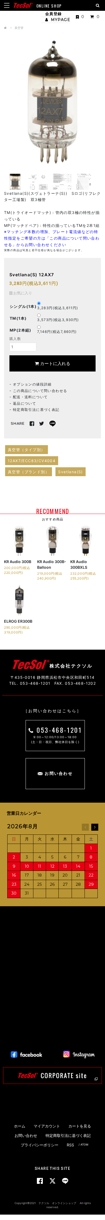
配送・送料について (30, 397)
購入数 (15, 338)
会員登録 (53, 13)
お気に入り (22, 293)
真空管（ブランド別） (28, 471)
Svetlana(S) (70, 471)
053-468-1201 (59, 730)
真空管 (19, 28)
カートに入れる (54, 363)
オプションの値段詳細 (32, 384)
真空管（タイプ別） (26, 449)
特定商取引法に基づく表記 (36, 409)
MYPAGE (59, 19)
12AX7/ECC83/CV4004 (31, 460)
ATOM (84, 1144)
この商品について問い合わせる (40, 391)
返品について (24, 403)
